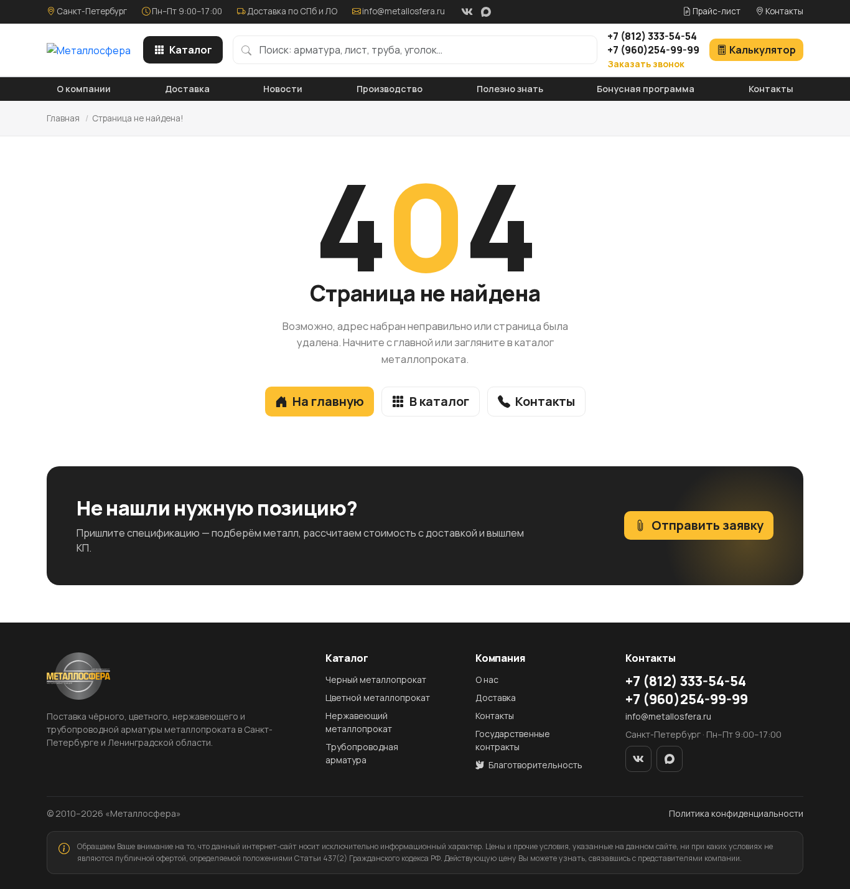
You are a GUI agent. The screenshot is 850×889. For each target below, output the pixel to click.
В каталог (439, 401)
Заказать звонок (645, 64)
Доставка (187, 89)
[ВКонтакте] (467, 12)
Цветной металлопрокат (377, 697)
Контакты (783, 11)
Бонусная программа (645, 89)
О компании (84, 89)
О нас (486, 679)
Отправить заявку (708, 525)
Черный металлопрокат (375, 679)
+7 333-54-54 (652, 36)
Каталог (190, 50)
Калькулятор (762, 50)
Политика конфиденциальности (736, 813)
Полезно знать (510, 89)
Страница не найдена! (138, 118)
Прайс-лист (715, 11)
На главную (328, 401)
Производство (390, 89)
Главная (63, 118)
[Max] (486, 12)
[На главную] (89, 50)
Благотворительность (534, 765)
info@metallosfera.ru (403, 11)
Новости (282, 89)
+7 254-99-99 (653, 50)
